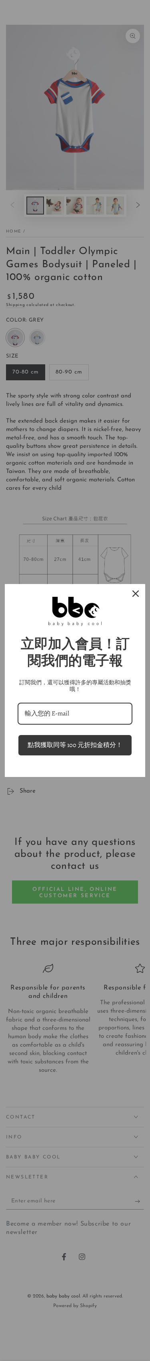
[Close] (135, 593)
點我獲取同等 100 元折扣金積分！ (75, 745)
